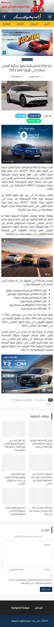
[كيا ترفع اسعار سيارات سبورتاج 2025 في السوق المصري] (13, 496)
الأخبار (47, 24)
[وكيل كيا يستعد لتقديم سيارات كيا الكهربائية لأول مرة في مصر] (40, 429)
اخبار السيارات (27, 59)
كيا (39, 167)
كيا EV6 (48, 403)
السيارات (34, 24)
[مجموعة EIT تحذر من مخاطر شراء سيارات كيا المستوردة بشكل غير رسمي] (40, 462)
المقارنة (7, 24)
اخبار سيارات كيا (41, 399)
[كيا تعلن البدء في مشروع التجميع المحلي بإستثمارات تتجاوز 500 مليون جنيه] (13, 429)
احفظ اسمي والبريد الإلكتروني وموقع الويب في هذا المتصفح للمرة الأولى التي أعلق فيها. (30, 581)
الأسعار (20, 24)
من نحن (39, 607)
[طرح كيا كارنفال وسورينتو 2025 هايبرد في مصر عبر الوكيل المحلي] (13, 462)
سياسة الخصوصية (20, 607)
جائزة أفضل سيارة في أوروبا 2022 (21, 399)
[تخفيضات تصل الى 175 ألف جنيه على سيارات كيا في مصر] (40, 496)
